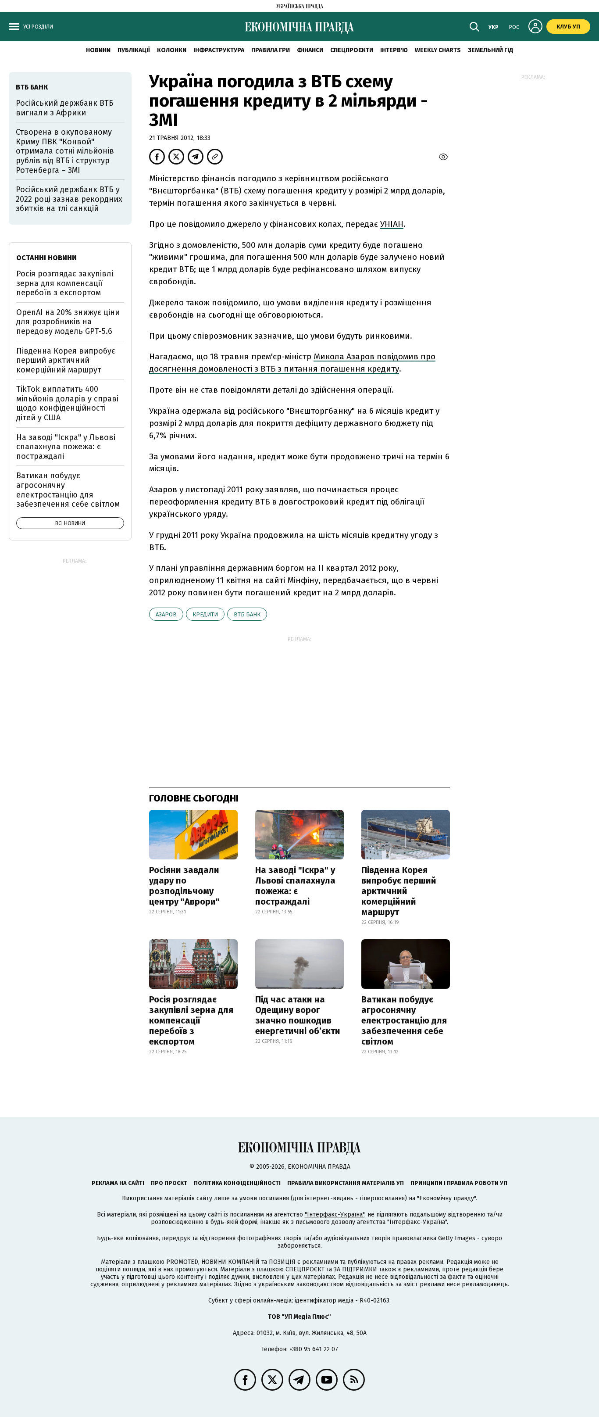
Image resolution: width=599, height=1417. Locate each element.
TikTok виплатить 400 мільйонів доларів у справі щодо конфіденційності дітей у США (67, 403)
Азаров (166, 614)
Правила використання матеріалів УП (345, 1183)
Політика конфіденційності (237, 1183)
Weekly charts (438, 50)
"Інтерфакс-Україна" (334, 1214)
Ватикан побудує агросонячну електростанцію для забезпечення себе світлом (404, 1020)
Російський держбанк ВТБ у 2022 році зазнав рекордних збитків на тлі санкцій (69, 199)
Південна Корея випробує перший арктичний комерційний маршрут (398, 891)
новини (98, 50)
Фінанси (310, 50)
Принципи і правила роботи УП (458, 1183)
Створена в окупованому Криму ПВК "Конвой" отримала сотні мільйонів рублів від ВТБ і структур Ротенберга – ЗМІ (65, 151)
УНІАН (391, 224)
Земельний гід (490, 50)
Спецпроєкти (351, 50)
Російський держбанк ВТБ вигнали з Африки (65, 108)
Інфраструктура (218, 50)
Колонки (171, 50)
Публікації (134, 50)
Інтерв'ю (394, 50)
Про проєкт (169, 1183)
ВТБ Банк (247, 614)
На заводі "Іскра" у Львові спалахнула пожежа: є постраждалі (295, 886)
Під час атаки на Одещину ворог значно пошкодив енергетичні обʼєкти (297, 1015)
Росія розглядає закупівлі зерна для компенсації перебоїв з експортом (191, 1020)
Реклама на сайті (118, 1183)
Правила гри (270, 50)
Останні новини (46, 258)
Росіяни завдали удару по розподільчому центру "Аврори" (184, 886)
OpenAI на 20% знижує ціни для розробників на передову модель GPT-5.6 (68, 322)
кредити (205, 614)
